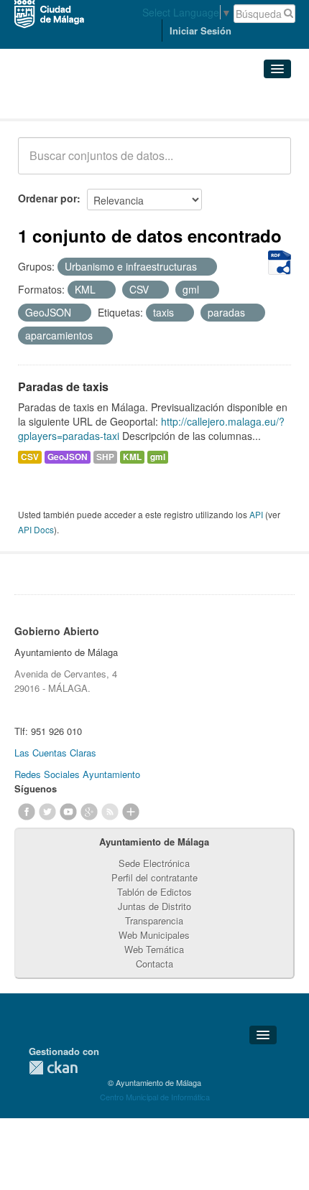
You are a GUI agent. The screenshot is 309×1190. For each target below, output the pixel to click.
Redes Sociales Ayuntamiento (77, 774)
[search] (270, 163)
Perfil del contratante (154, 877)
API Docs (36, 529)
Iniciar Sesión (200, 30)
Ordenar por (47, 198)
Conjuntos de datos (81, 100)
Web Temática (154, 949)
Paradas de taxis (63, 386)
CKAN (53, 1067)
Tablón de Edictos (154, 892)
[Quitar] (205, 267)
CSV (30, 457)
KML (132, 457)
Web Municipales (154, 935)
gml (157, 457)
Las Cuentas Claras (55, 752)
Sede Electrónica (154, 863)
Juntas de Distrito (154, 906)
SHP (105, 457)
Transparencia (154, 920)
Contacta (154, 963)
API (256, 514)
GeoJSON (67, 457)
